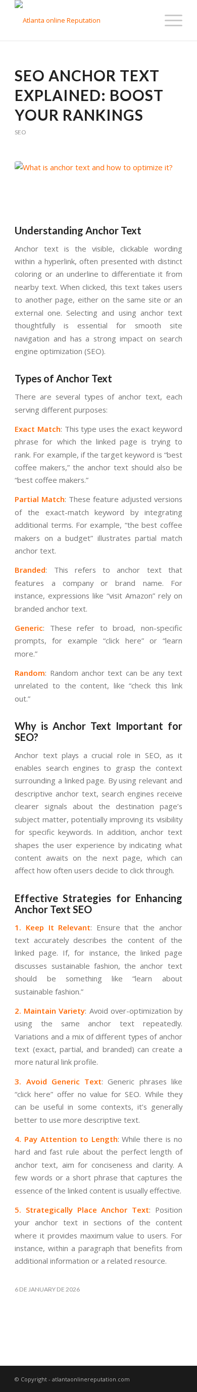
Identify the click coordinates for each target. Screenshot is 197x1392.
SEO (20, 132)
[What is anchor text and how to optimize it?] (98, 190)
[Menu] (168, 20)
